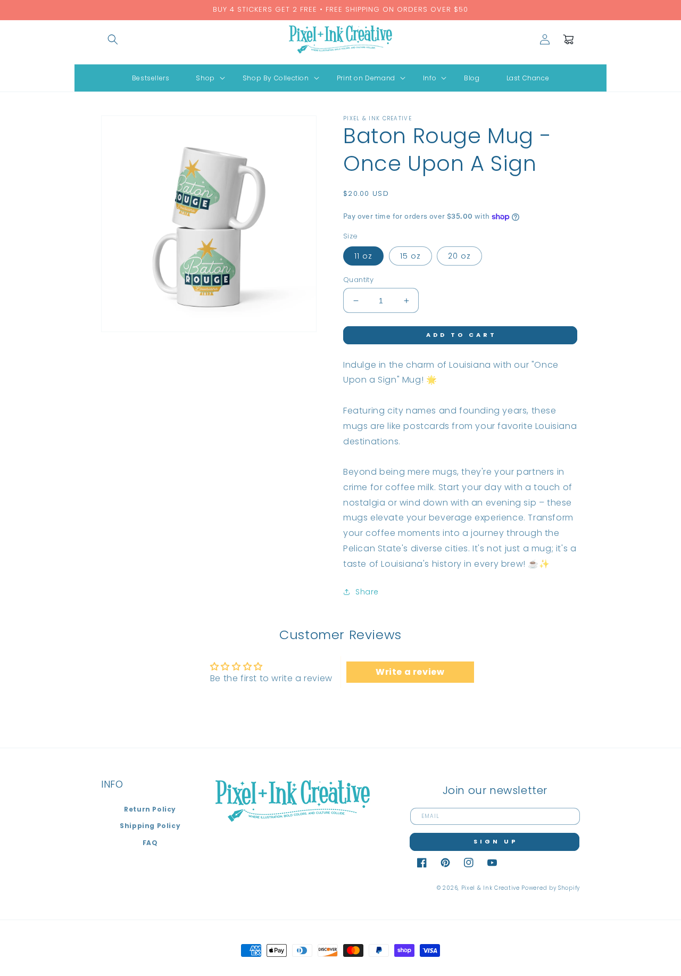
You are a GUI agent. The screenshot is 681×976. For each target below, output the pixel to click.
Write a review (410, 672)
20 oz (459, 256)
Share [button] (367, 591)
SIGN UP (496, 841)
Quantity (358, 280)
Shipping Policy (150, 825)
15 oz (410, 256)
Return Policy (150, 809)
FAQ (150, 842)
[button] (112, 39)
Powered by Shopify (550, 888)
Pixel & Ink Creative (490, 888)
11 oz (363, 256)
